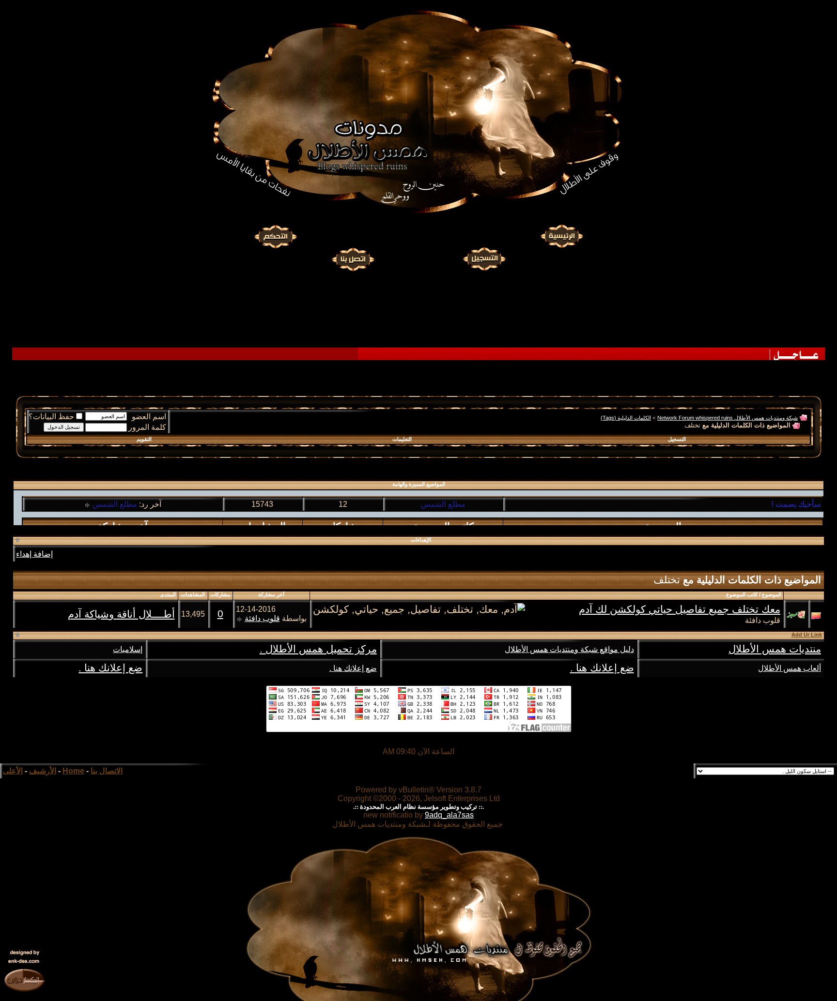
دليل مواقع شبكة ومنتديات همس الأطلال (569, 649)
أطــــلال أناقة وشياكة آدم (121, 614)
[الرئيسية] (561, 236)
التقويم (144, 439)
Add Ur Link (806, 634)
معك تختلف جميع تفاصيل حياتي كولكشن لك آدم (679, 609)
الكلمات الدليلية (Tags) (626, 418)
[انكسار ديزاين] (24, 980)
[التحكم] (275, 236)
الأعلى (13, 771)
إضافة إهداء (34, 554)
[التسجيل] (485, 258)
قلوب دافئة (762, 620)
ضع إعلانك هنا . (602, 668)
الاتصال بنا (107, 771)
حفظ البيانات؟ (51, 416)
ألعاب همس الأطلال (789, 668)
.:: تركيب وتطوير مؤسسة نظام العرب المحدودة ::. (418, 806)
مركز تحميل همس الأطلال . (318, 649)
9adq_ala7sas (449, 815)
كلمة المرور (147, 427)
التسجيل (677, 439)
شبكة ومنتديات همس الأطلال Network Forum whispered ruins (727, 418)
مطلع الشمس (443, 497)
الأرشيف (42, 771)
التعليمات (402, 439)
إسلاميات (127, 649)
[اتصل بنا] (352, 258)
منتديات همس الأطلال (774, 649)
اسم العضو (149, 416)
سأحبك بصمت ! (796, 497)
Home (73, 771)
